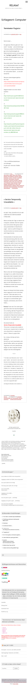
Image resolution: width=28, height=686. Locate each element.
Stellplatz (14, 185)
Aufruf (16, 175)
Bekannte (6, 176)
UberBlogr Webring (5, 570)
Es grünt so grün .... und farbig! (10, 497)
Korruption (15, 180)
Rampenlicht (10, 184)
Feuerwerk (17, 179)
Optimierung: (10, 529)
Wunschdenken (7, 188)
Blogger (20, 176)
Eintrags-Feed (4, 605)
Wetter (17, 185)
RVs (14, 184)
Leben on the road (13, 181)
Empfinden (6, 179)
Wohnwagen (20, 186)
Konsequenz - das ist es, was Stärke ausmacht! (11, 649)
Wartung (20, 398)
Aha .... (11, 173)
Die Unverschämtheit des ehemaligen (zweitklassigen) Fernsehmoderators (12, 504)
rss (2, 639)
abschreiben (6, 175)
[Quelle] (14, 431)
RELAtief (14, 5)
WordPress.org (4, 611)
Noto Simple (15, 683)
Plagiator (12, 28)
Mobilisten (8, 183)
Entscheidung (11, 179)
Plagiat (19, 183)
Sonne (16, 184)
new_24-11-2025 (8, 645)
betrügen (16, 176)
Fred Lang (3, 485)
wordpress (6, 399)
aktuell (10, 175)
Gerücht (11, 180)
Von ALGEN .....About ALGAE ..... (5, 489)
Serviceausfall (15, 398)
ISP (11, 398)
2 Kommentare (15, 188)
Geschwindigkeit (7, 398)
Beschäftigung (11, 176)
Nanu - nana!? (4, 656)
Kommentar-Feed (5, 608)
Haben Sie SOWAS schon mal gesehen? (12, 476)
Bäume (19, 175)
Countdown (19, 177)
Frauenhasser (6, 180)
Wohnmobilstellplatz (13, 186)
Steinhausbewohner (8, 185)
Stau (19, 184)
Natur (12, 183)
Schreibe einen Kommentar (15, 399)
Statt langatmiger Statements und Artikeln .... (10, 652)
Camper (10, 177)
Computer (14, 177)
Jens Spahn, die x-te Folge (9, 482)
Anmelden (3, 602)
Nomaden (16, 183)
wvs (20, 34)
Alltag (13, 175)
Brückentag (6, 177)
